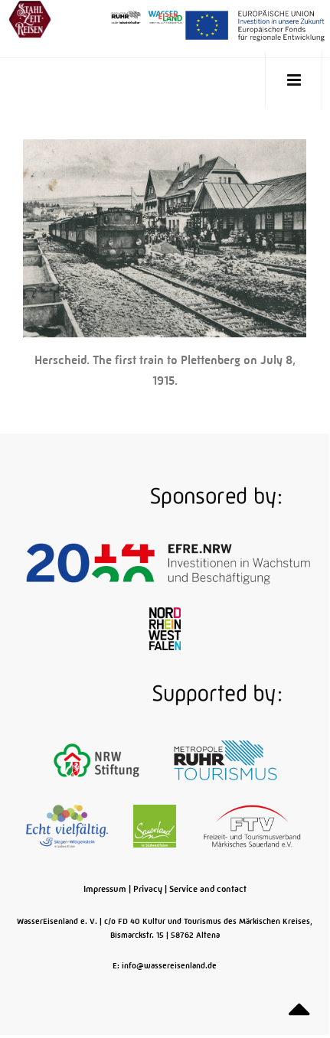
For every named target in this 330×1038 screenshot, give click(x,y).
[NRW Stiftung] (97, 759)
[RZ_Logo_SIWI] (68, 825)
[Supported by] (165, 693)
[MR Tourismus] (225, 759)
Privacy (147, 888)
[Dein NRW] (164, 628)
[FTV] (252, 825)
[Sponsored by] (165, 496)
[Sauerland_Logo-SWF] (156, 825)
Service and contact (208, 888)
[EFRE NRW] (168, 562)
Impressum (104, 888)
